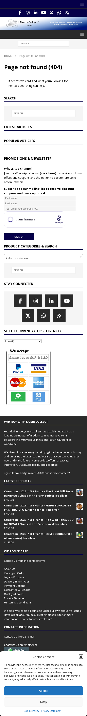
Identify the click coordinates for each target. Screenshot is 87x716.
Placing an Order (14, 573)
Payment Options (14, 586)
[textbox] (43, 258)
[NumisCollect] (43, 28)
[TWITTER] (51, 13)
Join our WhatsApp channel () (30, 173)
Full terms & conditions (18, 602)
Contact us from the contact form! (24, 561)
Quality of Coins (13, 594)
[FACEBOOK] (19, 13)
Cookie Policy (31, 711)
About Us (9, 569)
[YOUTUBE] (43, 13)
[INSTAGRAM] (27, 13)
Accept (43, 690)
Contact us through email (19, 636)
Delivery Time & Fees (17, 581)
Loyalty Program (14, 577)
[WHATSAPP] (59, 13)
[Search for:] (43, 43)
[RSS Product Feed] (67, 13)
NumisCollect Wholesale (42, 615)
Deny (43, 701)
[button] (81, 657)
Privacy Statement (51, 711)
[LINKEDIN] (35, 13)
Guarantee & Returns (17, 590)
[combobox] (43, 257)
